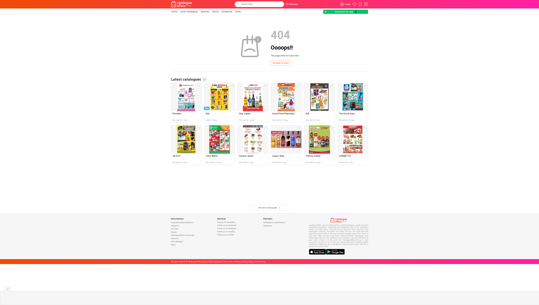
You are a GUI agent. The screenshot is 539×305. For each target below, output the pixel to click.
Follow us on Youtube (226, 232)
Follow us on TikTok (225, 235)
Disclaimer (217, 262)
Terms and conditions (232, 262)
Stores (215, 11)
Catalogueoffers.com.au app (182, 235)
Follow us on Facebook (226, 225)
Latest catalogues (189, 11)
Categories (227, 11)
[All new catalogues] (204, 79)
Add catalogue (177, 241)
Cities (238, 11)
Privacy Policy (247, 262)
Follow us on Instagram (226, 228)
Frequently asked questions (182, 222)
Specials (205, 11)
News (173, 245)
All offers (174, 229)
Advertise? (175, 226)
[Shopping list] (366, 4)
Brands (174, 232)
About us (174, 238)
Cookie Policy (259, 262)
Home (174, 11)
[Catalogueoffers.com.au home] (181, 4)
